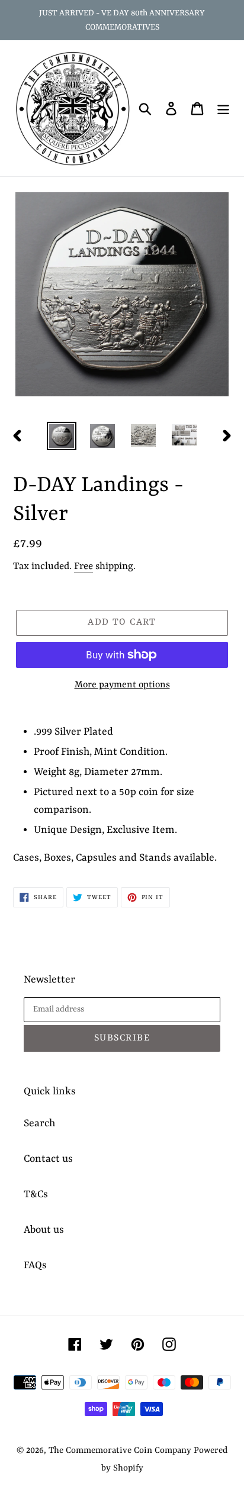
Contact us (48, 1159)
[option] (61, 436)
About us (44, 1230)
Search (39, 1123)
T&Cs (36, 1194)
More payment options (122, 685)
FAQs (35, 1265)
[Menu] (223, 108)
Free (83, 566)
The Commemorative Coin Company (120, 1451)
